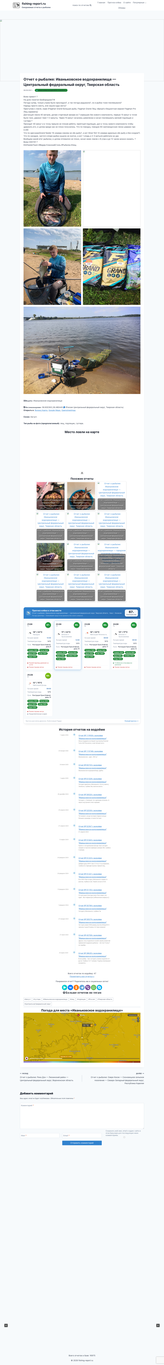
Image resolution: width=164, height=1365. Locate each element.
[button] (145, 2)
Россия (91, 999)
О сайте (127, 2)
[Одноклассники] (76, 987)
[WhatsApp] (93, 987)
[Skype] (99, 987)
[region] (82, 1325)
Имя (24, 1135)
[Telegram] (82, 987)
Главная (101, 2)
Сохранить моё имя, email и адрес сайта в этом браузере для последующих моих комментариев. (123, 1133)
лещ (72, 999)
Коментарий (27, 1105)
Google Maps (54, 410)
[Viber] (87, 987)
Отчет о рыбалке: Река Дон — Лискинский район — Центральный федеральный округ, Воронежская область (46, 1077)
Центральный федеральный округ (38, 1004)
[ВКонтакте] (70, 987)
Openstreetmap (68, 410)
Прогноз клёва (114, 2)
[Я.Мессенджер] (64, 987)
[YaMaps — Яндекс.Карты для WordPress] (82, 472)
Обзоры (121, 8)
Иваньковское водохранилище (55, 999)
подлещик (81, 999)
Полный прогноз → (131, 721)
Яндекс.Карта (41, 410)
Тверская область (105, 999)
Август (28, 999)
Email (66, 1135)
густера (36, 999)
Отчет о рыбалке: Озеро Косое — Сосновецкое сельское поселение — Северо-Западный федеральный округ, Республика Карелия (117, 1078)
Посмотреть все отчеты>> (82, 976)
